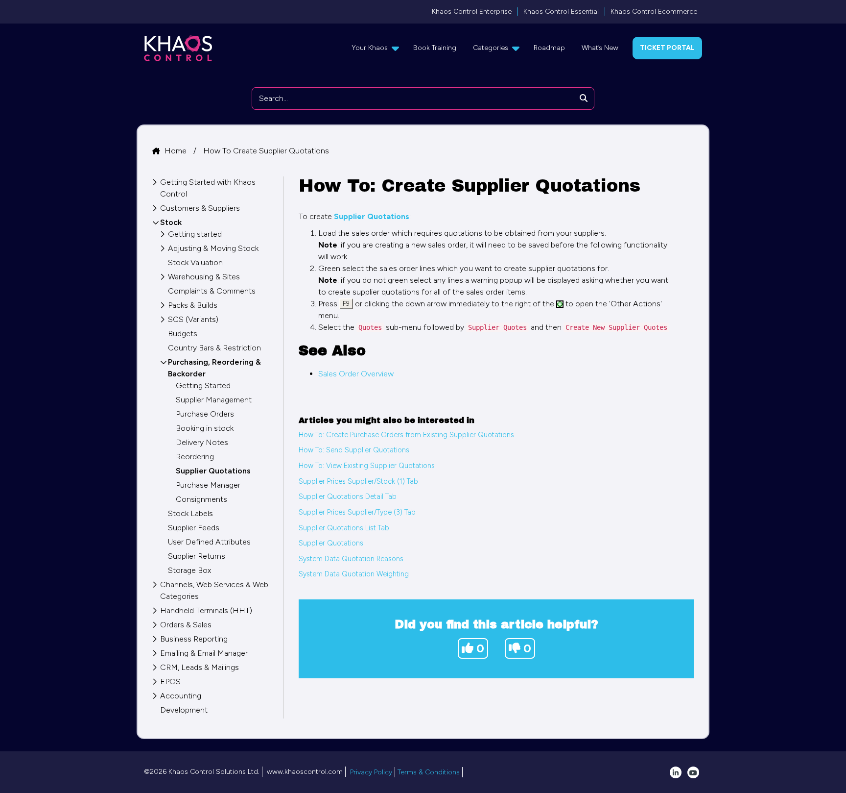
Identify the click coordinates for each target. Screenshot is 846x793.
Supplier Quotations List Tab (344, 527)
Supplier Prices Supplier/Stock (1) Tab (358, 481)
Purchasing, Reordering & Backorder (214, 367)
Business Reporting (194, 639)
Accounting (180, 695)
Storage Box (189, 570)
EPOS (170, 681)
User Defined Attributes (209, 541)
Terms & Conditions (429, 772)
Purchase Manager (208, 485)
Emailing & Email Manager (204, 653)
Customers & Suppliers (200, 208)
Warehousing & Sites (204, 276)
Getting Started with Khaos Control (208, 187)
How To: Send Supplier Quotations (354, 450)
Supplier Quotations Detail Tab (348, 496)
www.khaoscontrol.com (305, 772)
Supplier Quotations (331, 543)
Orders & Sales (186, 624)
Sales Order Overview (356, 373)
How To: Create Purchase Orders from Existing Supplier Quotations (406, 434)
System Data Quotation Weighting (354, 574)
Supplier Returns (196, 556)
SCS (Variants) (193, 319)
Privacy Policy (371, 772)
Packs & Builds (192, 305)
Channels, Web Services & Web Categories (214, 590)
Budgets (182, 333)
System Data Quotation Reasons (351, 558)
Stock (171, 222)
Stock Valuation (195, 262)
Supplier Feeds (193, 527)
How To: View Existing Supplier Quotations (367, 465)
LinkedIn (676, 772)
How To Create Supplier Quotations (266, 150)
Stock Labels (190, 513)
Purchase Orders (205, 414)
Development (184, 710)
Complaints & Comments (212, 291)
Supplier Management (214, 399)
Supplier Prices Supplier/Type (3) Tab (357, 512)
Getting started (195, 234)
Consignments (201, 499)
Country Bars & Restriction (214, 347)
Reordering (195, 456)
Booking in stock (205, 428)
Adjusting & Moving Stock (213, 248)
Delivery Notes (202, 442)
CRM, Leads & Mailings (199, 667)
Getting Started (203, 385)
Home (176, 150)
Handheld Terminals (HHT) (206, 610)
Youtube (693, 772)
